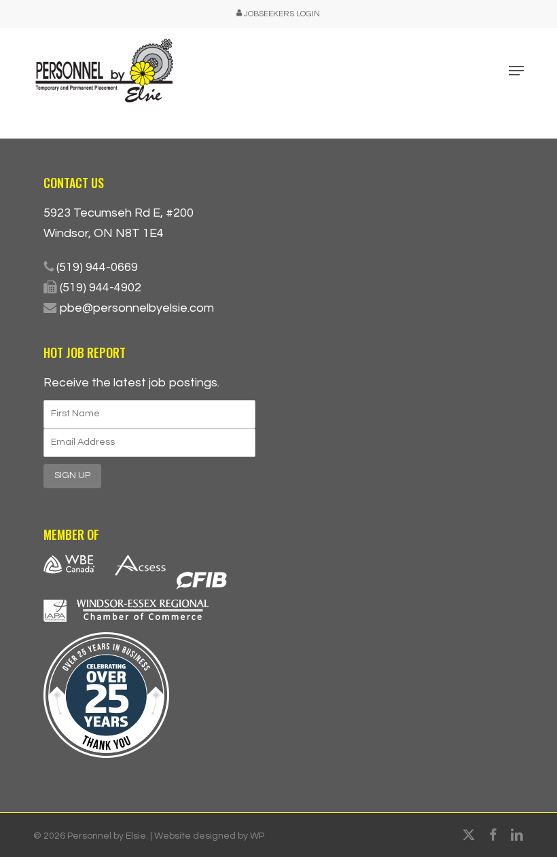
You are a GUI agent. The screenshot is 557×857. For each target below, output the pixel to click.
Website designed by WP (209, 836)
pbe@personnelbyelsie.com (137, 308)
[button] (516, 70)
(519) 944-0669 (97, 267)
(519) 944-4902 (100, 287)
